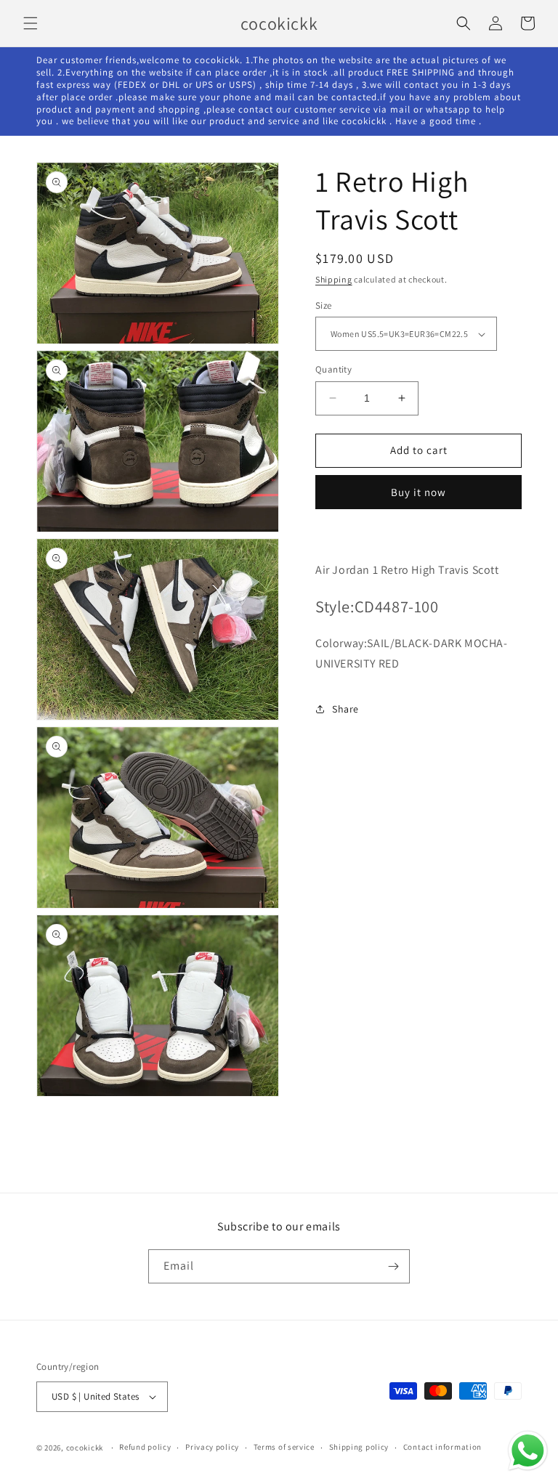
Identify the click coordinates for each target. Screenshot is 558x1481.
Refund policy (145, 1447)
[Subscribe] (393, 1266)
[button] (30, 23)
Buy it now (418, 492)
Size (323, 305)
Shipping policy (359, 1447)
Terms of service (284, 1447)
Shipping (333, 279)
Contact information (442, 1447)
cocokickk (84, 1448)
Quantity (333, 369)
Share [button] (345, 708)
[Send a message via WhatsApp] (528, 1451)
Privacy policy (212, 1447)
